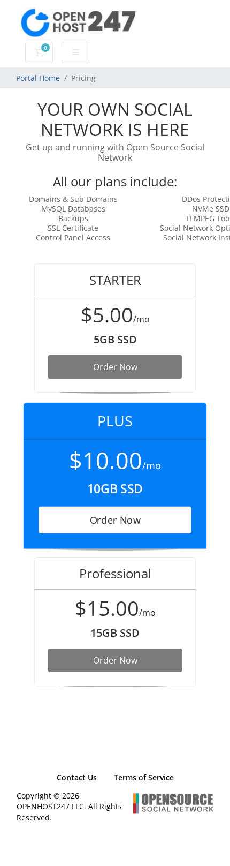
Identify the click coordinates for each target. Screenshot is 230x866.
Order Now (115, 367)
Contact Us (77, 777)
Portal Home (38, 78)
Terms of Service (144, 777)
